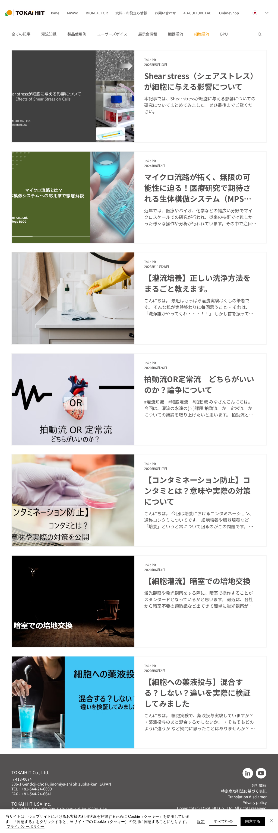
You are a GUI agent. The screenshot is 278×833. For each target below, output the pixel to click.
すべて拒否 (223, 821)
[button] (72, 13)
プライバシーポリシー (26, 826)
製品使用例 (76, 34)
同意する (252, 821)
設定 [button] (201, 821)
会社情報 (259, 785)
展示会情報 (147, 34)
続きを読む (229, 34)
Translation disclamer (247, 796)
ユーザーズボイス (112, 34)
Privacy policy (254, 802)
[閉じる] (271, 821)
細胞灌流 (201, 34)
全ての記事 (20, 34)
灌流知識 (48, 34)
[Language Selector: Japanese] (260, 13)
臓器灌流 (175, 34)
